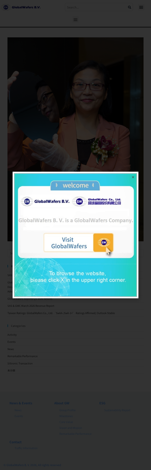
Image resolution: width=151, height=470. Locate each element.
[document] (75, 235)
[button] (133, 177)
